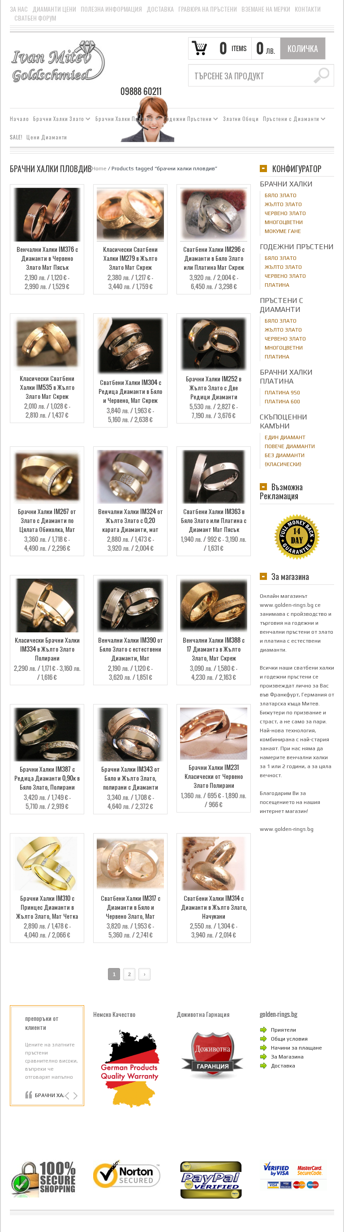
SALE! (16, 137)
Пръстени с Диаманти (289, 120)
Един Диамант (285, 437)
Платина (277, 285)
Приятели (283, 1030)
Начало (19, 118)
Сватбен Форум (35, 17)
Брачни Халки (286, 184)
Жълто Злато (283, 204)
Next (74, 1096)
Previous (67, 1096)
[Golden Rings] (58, 61)
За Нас (19, 8)
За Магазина (287, 1057)
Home (99, 168)
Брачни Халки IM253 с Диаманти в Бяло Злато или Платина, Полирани (49, 1095)
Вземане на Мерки (265, 8)
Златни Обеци (241, 118)
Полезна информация (111, 8)
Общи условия (289, 1039)
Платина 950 (282, 392)
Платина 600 (282, 401)
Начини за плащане (296, 1048)
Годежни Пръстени (186, 120)
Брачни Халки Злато (57, 120)
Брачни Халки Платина (122, 120)
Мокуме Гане (283, 231)
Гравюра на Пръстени (207, 8)
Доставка (160, 8)
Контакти (308, 8)
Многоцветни (284, 222)
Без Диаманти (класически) (285, 459)
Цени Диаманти (46, 137)
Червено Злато (285, 213)
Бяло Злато (281, 195)
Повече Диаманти (290, 446)
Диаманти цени (54, 8)
